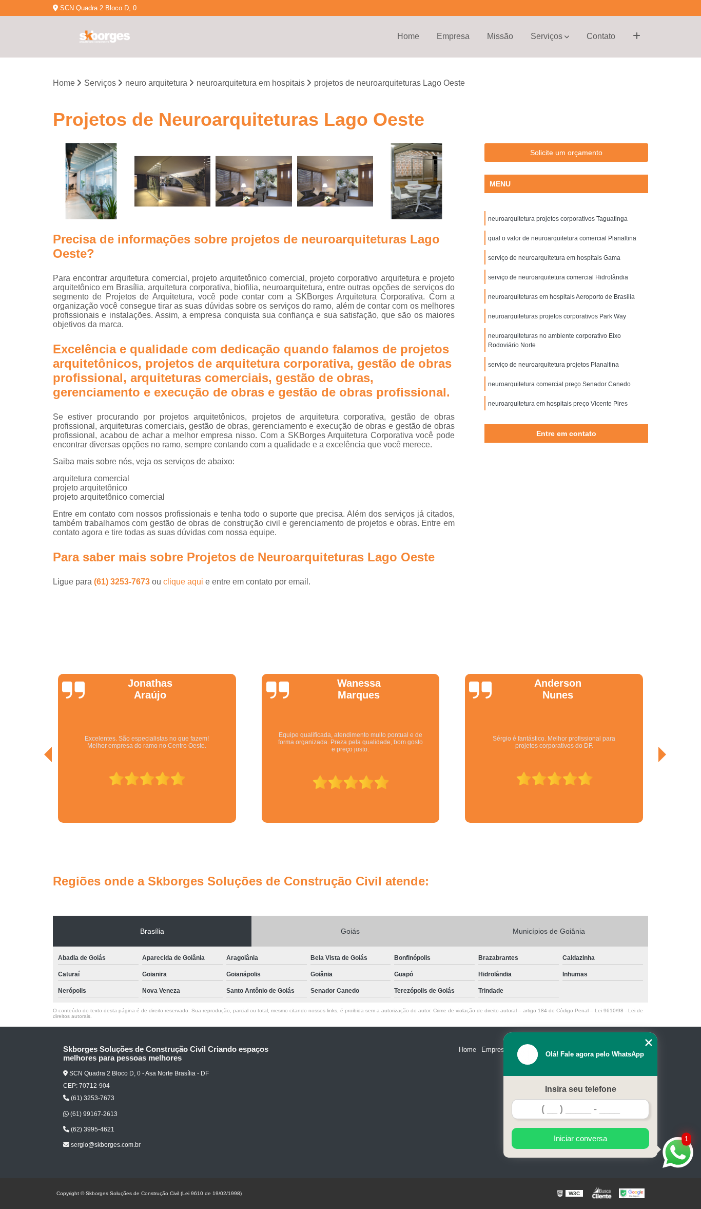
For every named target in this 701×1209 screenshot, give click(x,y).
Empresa (453, 36)
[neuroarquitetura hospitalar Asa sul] (91, 181)
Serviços (546, 36)
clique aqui (183, 581)
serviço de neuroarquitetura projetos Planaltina (553, 364)
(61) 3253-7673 (123, 581)
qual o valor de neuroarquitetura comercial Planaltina (562, 238)
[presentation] (34, 794)
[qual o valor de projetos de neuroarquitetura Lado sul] (172, 181)
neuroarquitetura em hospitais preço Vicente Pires (558, 403)
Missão (500, 36)
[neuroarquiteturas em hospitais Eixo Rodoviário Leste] (335, 181)
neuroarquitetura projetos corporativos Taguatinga (558, 218)
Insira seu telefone (580, 1089)
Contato (601, 36)
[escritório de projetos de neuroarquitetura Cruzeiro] (416, 181)
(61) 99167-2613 (93, 1114)
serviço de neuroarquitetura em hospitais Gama (554, 257)
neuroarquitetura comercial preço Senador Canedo (559, 384)
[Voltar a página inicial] (104, 36)
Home (408, 36)
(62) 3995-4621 (91, 1129)
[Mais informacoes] (636, 36)
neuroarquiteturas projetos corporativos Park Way (557, 316)
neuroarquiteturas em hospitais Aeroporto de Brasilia (561, 296)
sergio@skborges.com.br (105, 1144)
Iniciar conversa (580, 1138)
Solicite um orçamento (566, 152)
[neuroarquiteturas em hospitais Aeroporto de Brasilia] (254, 181)
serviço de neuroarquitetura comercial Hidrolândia (558, 277)
